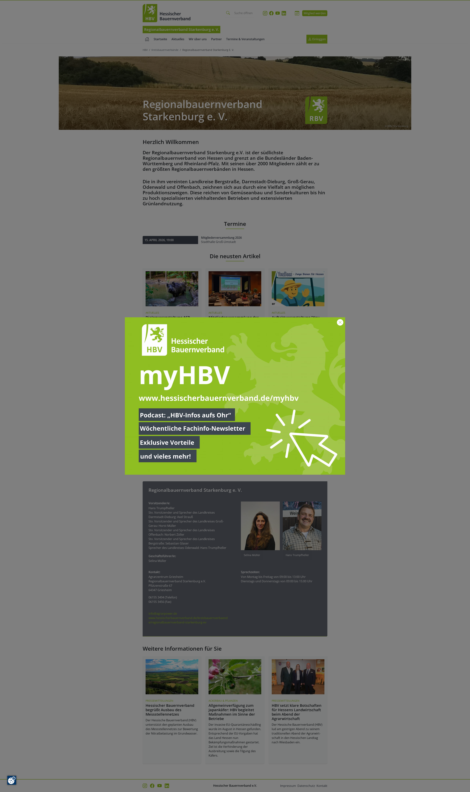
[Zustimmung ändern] (11, 780)
